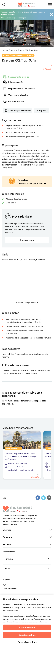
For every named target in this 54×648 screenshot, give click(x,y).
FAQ (4, 585)
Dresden (12, 50)
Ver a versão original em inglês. (13, 18)
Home (4, 50)
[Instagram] (48, 498)
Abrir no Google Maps (26, 302)
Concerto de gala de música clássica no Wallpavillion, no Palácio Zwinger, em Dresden (21, 456)
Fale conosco (27, 239)
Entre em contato (10, 589)
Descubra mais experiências (30, 183)
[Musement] (26, 5)
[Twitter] (43, 498)
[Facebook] (37, 498)
